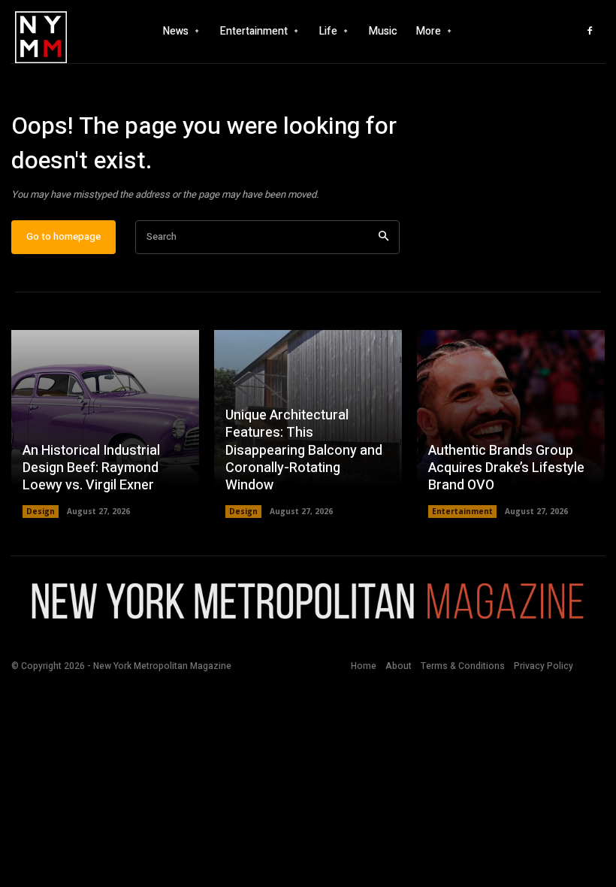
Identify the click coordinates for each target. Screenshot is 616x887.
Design (40, 511)
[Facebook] (589, 31)
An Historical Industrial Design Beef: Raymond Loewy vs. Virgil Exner (91, 468)
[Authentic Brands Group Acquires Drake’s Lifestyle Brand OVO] (511, 424)
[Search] (383, 237)
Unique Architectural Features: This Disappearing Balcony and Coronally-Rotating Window (303, 450)
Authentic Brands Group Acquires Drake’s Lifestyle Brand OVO (506, 468)
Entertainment (462, 511)
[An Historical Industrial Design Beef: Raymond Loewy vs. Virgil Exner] (105, 424)
